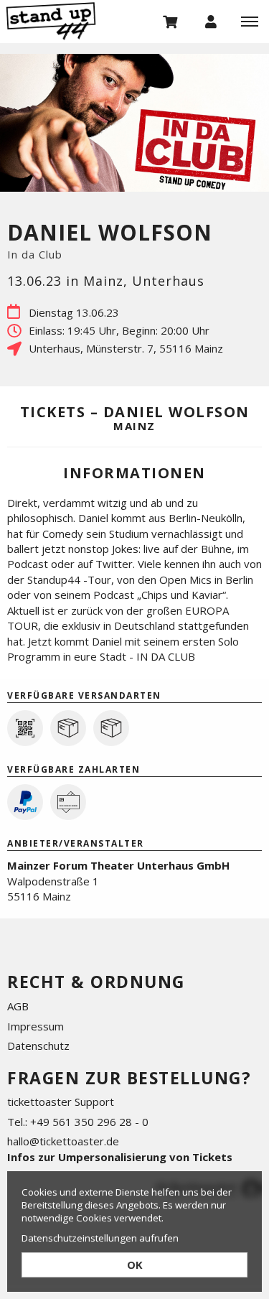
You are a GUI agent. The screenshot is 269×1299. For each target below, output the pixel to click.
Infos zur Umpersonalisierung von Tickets (119, 1157)
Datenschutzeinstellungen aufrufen (100, 1238)
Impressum (35, 1026)
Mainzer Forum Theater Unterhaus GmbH (118, 865)
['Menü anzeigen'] (249, 21)
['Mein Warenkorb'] (171, 21)
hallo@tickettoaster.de (63, 1141)
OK (135, 1264)
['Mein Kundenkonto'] (211, 21)
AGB (18, 1006)
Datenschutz (38, 1045)
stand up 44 (71, 21)
